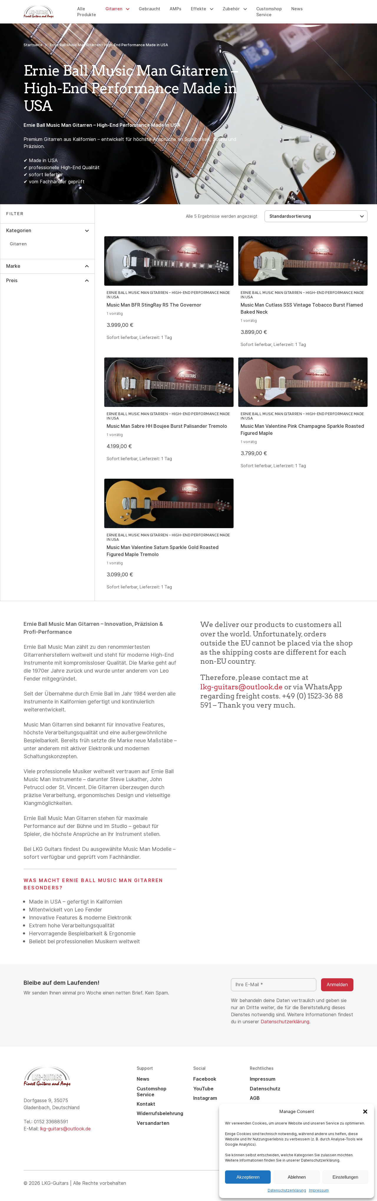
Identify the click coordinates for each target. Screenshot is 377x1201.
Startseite (33, 45)
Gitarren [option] (18, 244)
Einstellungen (345, 1177)
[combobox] (316, 216)
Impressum (319, 1190)
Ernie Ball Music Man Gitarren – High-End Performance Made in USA (168, 294)
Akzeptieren (248, 1177)
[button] (365, 1111)
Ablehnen (297, 1177)
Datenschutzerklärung (287, 1190)
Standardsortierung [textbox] (290, 216)
